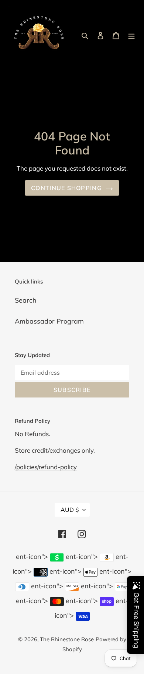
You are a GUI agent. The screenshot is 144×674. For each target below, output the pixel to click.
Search (26, 300)
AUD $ (70, 509)
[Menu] (131, 35)
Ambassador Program (49, 321)
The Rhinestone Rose (67, 639)
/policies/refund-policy (46, 467)
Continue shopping (66, 188)
